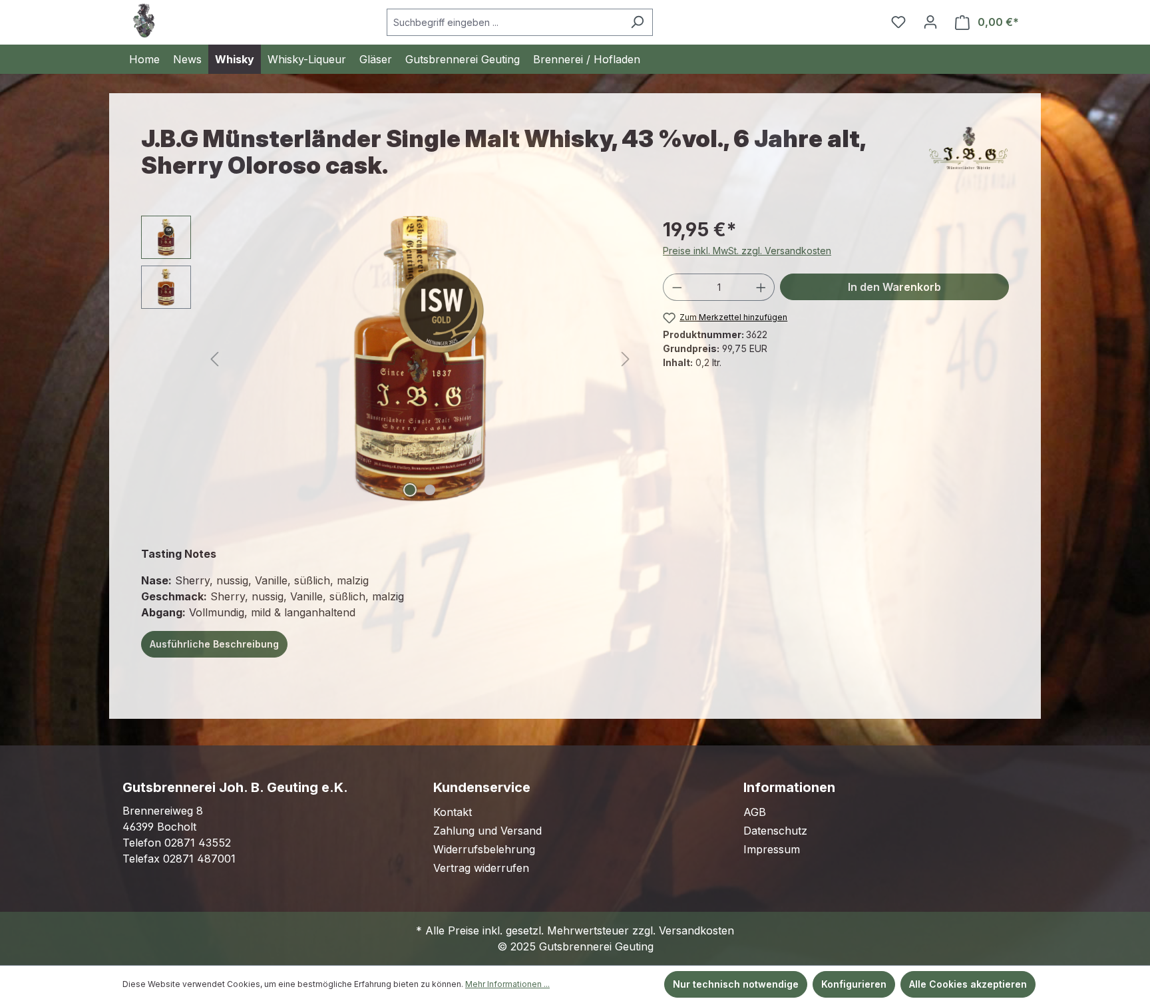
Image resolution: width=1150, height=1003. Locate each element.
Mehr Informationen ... (507, 984)
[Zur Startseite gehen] (143, 20)
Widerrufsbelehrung (484, 849)
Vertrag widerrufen (481, 868)
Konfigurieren (853, 984)
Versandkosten (696, 930)
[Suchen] (637, 22)
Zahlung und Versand (487, 830)
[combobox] (504, 22)
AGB (754, 812)
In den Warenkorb (894, 287)
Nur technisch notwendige (736, 984)
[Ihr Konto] (930, 22)
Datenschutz (775, 830)
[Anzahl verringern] (677, 287)
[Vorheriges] (214, 359)
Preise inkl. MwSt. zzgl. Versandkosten (747, 250)
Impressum (771, 849)
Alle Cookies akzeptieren (968, 984)
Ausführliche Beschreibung (214, 644)
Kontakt (452, 812)
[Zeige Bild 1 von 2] (410, 490)
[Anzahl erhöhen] (761, 287)
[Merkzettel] (898, 22)
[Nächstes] (626, 359)
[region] (389, 359)
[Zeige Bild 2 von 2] (430, 490)
